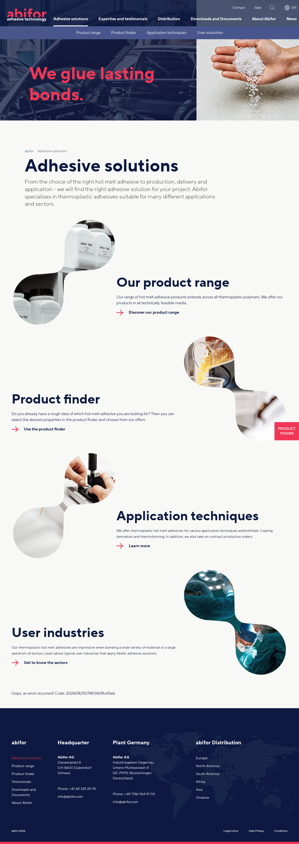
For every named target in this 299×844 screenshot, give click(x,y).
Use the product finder (44, 429)
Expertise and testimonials (122, 18)
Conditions (280, 831)
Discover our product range (154, 312)
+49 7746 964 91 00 (140, 794)
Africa (200, 782)
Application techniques (166, 32)
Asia (199, 789)
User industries (210, 32)
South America (207, 774)
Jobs (257, 7)
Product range (88, 32)
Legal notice (230, 831)
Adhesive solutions (70, 18)
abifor (19, 742)
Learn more (139, 546)
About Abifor (264, 18)
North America (207, 766)
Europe (202, 758)
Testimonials (21, 782)
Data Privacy (256, 831)
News (292, 18)
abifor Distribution (218, 742)
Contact (238, 7)
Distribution (169, 18)
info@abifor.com (70, 796)
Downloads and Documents (216, 18)
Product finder (123, 32)
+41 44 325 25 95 (82, 789)
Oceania (202, 797)
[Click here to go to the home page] (26, 14)
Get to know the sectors (45, 662)
